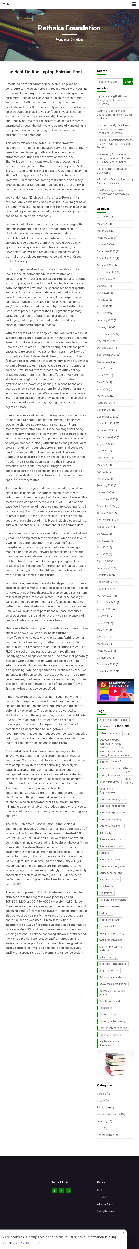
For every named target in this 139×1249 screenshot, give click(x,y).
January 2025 (105, 327)
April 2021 (102, 637)
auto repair (105, 726)
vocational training (110, 1034)
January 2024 (105, 409)
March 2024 (104, 396)
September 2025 (107, 272)
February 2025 (105, 320)
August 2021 (104, 609)
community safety (110, 819)
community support (111, 826)
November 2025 (106, 258)
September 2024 (107, 354)
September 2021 (107, 602)
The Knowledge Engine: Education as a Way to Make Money (113, 194)
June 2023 (103, 458)
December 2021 (106, 581)
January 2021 (105, 657)
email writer (106, 886)
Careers (101, 1093)
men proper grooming (111, 933)
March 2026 (104, 230)
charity (103, 761)
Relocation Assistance (112, 977)
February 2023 (105, 485)
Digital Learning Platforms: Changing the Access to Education (112, 100)
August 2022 (104, 526)
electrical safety (109, 879)
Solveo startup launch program (112, 992)
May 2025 (102, 299)
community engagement (113, 799)
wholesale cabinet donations (110, 1043)
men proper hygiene (110, 939)
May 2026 (102, 223)
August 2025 (104, 279)
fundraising (106, 893)
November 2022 (106, 506)
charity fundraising (110, 775)
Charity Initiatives (109, 781)
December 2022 (106, 499)
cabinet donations (110, 733)
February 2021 (105, 650)
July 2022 (102, 533)
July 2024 (102, 368)
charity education (109, 768)
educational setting (110, 872)
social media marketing (113, 983)
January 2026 (105, 244)
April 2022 (102, 554)
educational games (110, 859)
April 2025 (102, 306)
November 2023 (106, 423)
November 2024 (106, 341)
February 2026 (105, 237)
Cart (126, 734)
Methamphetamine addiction (110, 948)
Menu (7, 4)
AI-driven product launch (113, 719)
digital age (105, 832)
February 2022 (105, 568)
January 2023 (105, 492)
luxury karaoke (107, 926)
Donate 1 (116, 761)
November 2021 (106, 588)
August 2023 (104, 444)
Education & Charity (108, 1114)
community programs (112, 812)
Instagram (105, 913)
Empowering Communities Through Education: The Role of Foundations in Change (114, 158)
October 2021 (105, 595)
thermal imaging (108, 1014)
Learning (102, 1121)
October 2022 (105, 513)
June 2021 (103, 623)
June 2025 (103, 292)
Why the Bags (105, 1204)
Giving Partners (106, 1211)
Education (105, 852)
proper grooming (109, 970)
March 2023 (104, 478)
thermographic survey (112, 1021)
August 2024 (104, 361)
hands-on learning (109, 906)
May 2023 (102, 464)
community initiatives (112, 805)
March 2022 (104, 561)
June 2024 (103, 375)
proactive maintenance (113, 963)
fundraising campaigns (112, 899)
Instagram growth (109, 919)
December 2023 (106, 416)
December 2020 (106, 664)
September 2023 (107, 437)
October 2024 (105, 347)
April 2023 (102, 471)
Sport (100, 1128)
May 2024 (102, 382)
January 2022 (105, 575)
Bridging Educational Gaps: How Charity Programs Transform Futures (115, 143)
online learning (107, 957)
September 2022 (107, 520)
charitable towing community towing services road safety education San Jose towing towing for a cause (114, 747)
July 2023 (102, 451)
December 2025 (106, 251)
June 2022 (103, 540)
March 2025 (104, 313)
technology (105, 1007)
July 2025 (102, 285)
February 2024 (105, 402)
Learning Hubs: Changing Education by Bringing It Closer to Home (114, 114)
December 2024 (106, 334)
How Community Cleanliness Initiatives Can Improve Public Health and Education (114, 129)
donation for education (112, 839)
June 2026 (103, 217)
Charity (101, 1100)
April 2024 (102, 389)
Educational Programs (112, 866)
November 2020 (106, 671)
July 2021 (102, 616)
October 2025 (105, 265)
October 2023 (105, 430)
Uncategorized (105, 1135)
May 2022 (102, 547)
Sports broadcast (109, 1001)
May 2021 (102, 630)
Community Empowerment (108, 790)
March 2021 (104, 643)
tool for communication (113, 1028)
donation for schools (111, 846)
